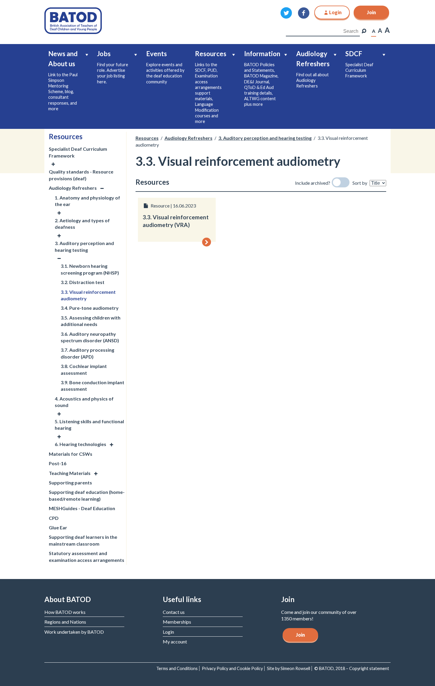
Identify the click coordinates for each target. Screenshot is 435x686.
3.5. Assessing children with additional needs (90, 321)
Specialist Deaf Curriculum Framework (78, 152)
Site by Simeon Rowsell (288, 668)
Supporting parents (70, 482)
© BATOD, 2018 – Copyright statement (351, 668)
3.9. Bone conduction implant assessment (92, 386)
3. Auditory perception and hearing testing (84, 246)
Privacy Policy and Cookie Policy (232, 668)
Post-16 (57, 463)
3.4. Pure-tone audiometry (90, 308)
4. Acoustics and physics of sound (84, 402)
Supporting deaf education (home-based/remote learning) (87, 495)
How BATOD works (65, 612)
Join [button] (371, 12)
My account (175, 641)
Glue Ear (58, 527)
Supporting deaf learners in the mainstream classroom (83, 540)
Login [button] (335, 12)
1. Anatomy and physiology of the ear (87, 201)
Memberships (177, 622)
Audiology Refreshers (73, 188)
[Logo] (73, 20)
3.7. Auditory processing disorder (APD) (87, 353)
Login (168, 632)
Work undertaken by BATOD (74, 632)
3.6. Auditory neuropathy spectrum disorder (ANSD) (90, 337)
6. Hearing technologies (80, 444)
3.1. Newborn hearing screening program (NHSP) (90, 269)
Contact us (174, 612)
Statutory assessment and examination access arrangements (86, 556)
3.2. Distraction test (82, 282)
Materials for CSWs (70, 454)
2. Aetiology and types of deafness (82, 224)
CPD (54, 518)
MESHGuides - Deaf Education (82, 508)
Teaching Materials (70, 473)
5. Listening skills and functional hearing (89, 425)
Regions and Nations (65, 622)
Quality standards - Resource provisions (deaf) (81, 175)
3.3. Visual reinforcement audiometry (88, 295)
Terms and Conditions (177, 668)
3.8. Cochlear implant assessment (84, 369)
